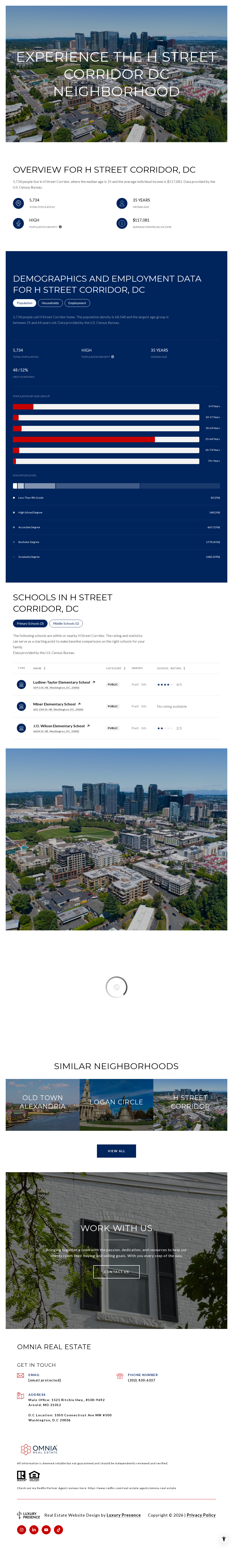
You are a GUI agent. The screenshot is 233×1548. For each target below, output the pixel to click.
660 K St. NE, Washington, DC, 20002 (56, 731)
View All (116, 1151)
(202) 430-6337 (141, 1380)
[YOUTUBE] (46, 1529)
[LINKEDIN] (33, 1529)
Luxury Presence (124, 1515)
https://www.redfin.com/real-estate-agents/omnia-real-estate (132, 1488)
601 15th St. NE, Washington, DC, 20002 (58, 709)
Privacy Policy (201, 1515)
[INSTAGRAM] (21, 1529)
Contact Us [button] (116, 1272)
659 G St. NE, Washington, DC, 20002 (56, 687)
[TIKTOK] (58, 1529)
